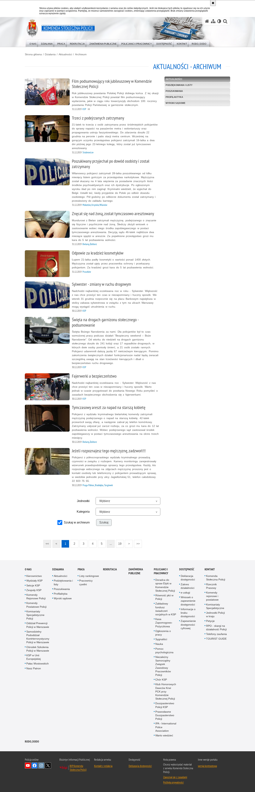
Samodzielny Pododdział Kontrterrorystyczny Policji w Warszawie (37, 637)
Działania (50, 54)
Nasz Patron (33, 668)
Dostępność (186, 569)
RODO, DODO (32, 741)
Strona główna (33, 54)
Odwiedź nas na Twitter (48, 765)
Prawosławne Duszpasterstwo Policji (164, 715)
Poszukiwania (174, 91)
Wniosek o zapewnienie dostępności (188, 601)
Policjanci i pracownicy (161, 571)
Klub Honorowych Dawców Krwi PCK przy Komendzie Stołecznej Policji (165, 691)
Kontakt (210, 569)
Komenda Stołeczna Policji (215, 577)
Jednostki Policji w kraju (215, 614)
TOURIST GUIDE (216, 638)
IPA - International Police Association (165, 727)
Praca (81, 569)
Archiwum (81, 54)
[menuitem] (33, 43)
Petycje (210, 620)
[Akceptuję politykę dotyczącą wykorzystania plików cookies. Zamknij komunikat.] (213, 3)
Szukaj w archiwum (77, 522)
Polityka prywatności (173, 782)
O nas (28, 569)
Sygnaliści (161, 639)
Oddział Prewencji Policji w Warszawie (37, 625)
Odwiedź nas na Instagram (41, 765)
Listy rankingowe (89, 575)
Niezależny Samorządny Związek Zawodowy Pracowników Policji (163, 665)
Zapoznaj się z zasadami (175, 777)
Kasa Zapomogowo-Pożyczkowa (163, 623)
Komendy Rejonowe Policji (36, 596)
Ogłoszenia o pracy (163, 633)
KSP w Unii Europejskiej (33, 657)
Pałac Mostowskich (37, 663)
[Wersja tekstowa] (219, 21)
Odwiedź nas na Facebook (35, 765)
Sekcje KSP (33, 585)
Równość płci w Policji (164, 597)
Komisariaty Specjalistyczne (215, 606)
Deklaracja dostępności (188, 577)
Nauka (159, 643)
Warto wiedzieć (164, 735)
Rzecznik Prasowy (211, 586)
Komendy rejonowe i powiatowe (212, 596)
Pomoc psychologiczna (164, 650)
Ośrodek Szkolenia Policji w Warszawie (37, 649)
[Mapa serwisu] (213, 21)
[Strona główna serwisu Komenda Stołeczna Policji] (207, 21)
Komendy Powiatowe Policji (36, 605)
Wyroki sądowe (175, 103)
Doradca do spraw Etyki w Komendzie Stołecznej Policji (165, 585)
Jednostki (83, 501)
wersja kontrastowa (207, 766)
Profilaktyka (174, 97)
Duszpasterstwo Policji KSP (164, 705)
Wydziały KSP (34, 580)
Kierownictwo (34, 575)
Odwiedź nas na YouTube (28, 765)
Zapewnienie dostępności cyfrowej (188, 624)
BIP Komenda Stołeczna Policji (78, 767)
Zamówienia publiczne (135, 571)
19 (119, 542)
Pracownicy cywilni (86, 582)
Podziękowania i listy (179, 85)
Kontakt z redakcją (103, 766)
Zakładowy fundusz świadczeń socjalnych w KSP (165, 609)
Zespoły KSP (33, 590)
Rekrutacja (110, 569)
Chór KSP (161, 679)
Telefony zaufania (216, 634)
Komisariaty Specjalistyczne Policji (35, 615)
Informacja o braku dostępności (188, 613)
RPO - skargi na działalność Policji (216, 627)
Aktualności (65, 54)
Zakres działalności (187, 586)
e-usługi (185, 592)
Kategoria (83, 511)
